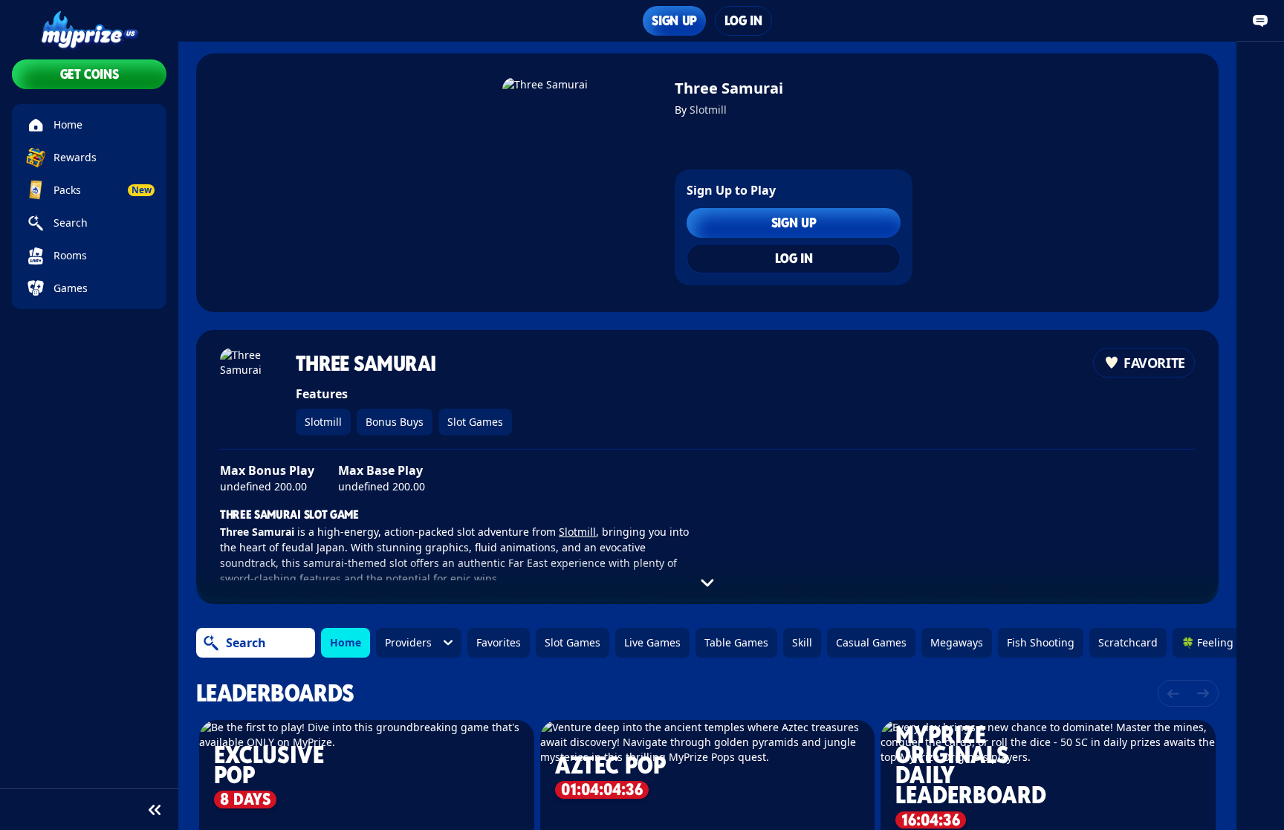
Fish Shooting (1040, 642)
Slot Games (475, 422)
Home (345, 642)
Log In (743, 20)
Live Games (652, 642)
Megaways (956, 642)
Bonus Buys (395, 422)
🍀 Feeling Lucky (1222, 642)
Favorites (498, 642)
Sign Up (674, 20)
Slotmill (708, 110)
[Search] (211, 643)
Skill (802, 642)
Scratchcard (1128, 642)
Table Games (736, 642)
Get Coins (89, 73)
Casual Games (871, 642)
